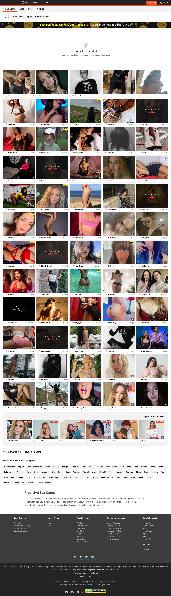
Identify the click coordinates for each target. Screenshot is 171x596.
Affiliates (146, 549)
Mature (144, 466)
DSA (144, 536)
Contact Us (147, 523)
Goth (136, 466)
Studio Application (21, 531)
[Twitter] (88, 558)
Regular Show (39, 477)
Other (28, 477)
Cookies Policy (148, 539)
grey (6, 477)
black (138, 472)
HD (88, 477)
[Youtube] (93, 558)
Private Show (53, 477)
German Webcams (114, 525)
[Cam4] (9, 3)
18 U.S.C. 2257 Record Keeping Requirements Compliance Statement (78, 570)
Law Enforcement (94, 566)
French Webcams (113, 536)
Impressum (147, 566)
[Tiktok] (76, 558)
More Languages (113, 539)
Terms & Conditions (9, 566)
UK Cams (80, 536)
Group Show (66, 477)
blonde (146, 472)
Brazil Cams (81, 528)
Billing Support (148, 531)
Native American (44, 482)
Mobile (95, 477)
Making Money (19, 523)
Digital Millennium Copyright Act (86, 573)
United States (17, 17)
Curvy (83, 466)
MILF (115, 466)
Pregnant (20, 472)
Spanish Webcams (114, 528)
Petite (47, 466)
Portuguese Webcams (115, 531)
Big (53, 472)
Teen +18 (99, 466)
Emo (129, 466)
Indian (140, 477)
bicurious (129, 472)
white (13, 477)
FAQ (144, 528)
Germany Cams (82, 525)
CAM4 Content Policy (161, 566)
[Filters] (6, 16)
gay (110, 472)
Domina (162, 466)
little (94, 472)
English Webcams (113, 523)
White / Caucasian (11, 482)
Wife (122, 466)
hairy (68, 472)
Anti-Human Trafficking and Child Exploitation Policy (122, 566)
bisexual (119, 472)
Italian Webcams (113, 533)
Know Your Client (112, 570)
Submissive (8, 472)
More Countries (82, 541)
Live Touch (79, 477)
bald (21, 477)
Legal (145, 533)
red (162, 472)
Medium (45, 472)
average (76, 472)
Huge (60, 472)
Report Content (148, 525)
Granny (153, 466)
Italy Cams (80, 531)
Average (65, 466)
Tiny (29, 472)
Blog (49, 523)
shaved (86, 472)
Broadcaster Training (22, 525)
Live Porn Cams (33, 451)
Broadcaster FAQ (20, 528)
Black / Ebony (129, 477)
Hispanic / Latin (28, 482)
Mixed (149, 477)
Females (34, 2)
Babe (108, 466)
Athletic (74, 466)
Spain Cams (81, 533)
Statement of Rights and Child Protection (51, 566)
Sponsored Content (154, 416)
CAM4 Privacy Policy (26, 566)
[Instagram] (82, 558)
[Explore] (46, 2)
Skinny (56, 466)
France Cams (81, 539)
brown (155, 472)
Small (36, 472)
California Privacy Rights (77, 566)
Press (50, 525)
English (29, 17)
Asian (118, 477)
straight (102, 472)
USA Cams (80, 523)
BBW (91, 466)
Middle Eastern (107, 477)
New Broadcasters (42, 17)
